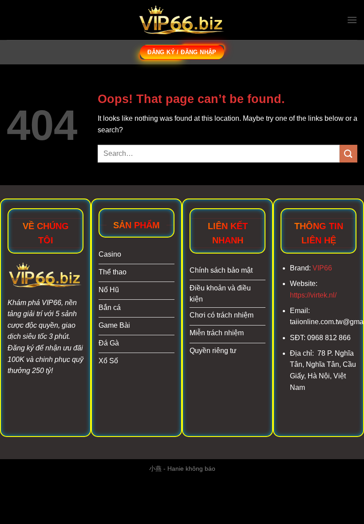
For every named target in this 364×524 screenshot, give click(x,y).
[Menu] (352, 20)
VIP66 (322, 268)
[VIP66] (182, 20)
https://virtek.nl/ (313, 295)
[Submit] (348, 153)
